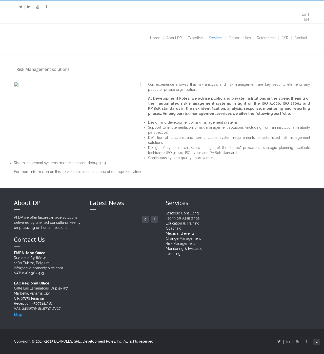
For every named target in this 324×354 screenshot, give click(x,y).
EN (306, 19)
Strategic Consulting (182, 213)
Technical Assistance (182, 218)
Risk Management (180, 243)
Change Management (183, 238)
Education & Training (182, 223)
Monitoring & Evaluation (185, 249)
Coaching (173, 228)
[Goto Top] (316, 342)
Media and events (180, 233)
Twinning (173, 254)
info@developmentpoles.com (38, 268)
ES (304, 14)
